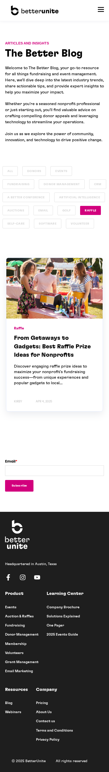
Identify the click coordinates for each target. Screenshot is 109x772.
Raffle (90, 210)
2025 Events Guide (62, 634)
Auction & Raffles (19, 616)
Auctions (15, 210)
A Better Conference (26, 197)
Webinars (13, 712)
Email (43, 210)
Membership (16, 644)
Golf (66, 210)
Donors (34, 171)
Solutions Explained (63, 616)
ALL (10, 171)
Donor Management (62, 184)
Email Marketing (19, 671)
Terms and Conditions (54, 730)
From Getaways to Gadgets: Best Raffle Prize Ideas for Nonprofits (52, 346)
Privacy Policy (48, 739)
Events (61, 171)
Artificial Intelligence (79, 197)
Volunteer (80, 223)
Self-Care (16, 223)
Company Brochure (63, 607)
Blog (8, 703)
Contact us (45, 721)
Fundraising (18, 184)
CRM (97, 184)
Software (48, 223)
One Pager (55, 625)
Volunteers (14, 653)
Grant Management (22, 662)
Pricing (42, 703)
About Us (44, 712)
